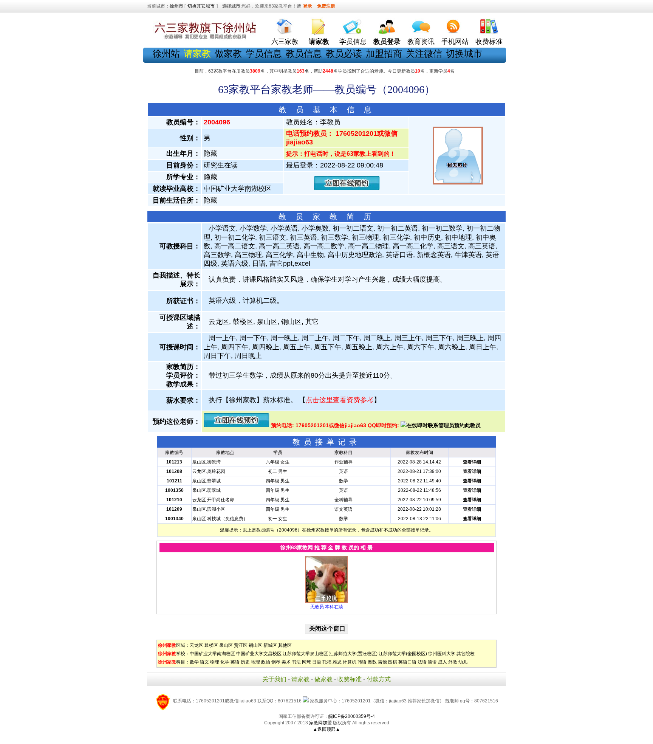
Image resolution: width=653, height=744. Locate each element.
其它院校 (465, 653)
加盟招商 (384, 53)
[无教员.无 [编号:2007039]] (326, 601)
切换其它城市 (201, 6)
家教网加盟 (320, 722)
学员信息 (353, 41)
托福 (326, 662)
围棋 (392, 662)
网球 (306, 662)
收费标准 (489, 41)
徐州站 (166, 53)
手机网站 (455, 41)
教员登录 (387, 41)
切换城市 (464, 53)
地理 (255, 662)
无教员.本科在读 (326, 606)
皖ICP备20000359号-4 (351, 716)
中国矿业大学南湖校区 (212, 653)
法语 (422, 662)
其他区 (285, 645)
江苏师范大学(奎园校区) (403, 653)
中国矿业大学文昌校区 (259, 653)
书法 (296, 662)
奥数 (372, 662)
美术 (286, 662)
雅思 (337, 662)
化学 (224, 662)
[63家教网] (203, 39)
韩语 (362, 662)
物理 (214, 662)
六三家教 (285, 41)
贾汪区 (241, 645)
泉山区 (226, 645)
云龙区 (196, 645)
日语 (316, 662)
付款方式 (379, 679)
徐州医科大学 (441, 653)
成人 (442, 662)
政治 (265, 662)
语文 (204, 662)
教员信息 (304, 53)
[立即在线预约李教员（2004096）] (347, 188)
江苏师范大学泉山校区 (305, 653)
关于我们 (274, 679)
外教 (452, 662)
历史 (245, 662)
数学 (194, 662)
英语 (235, 662)
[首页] (285, 25)
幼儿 (462, 662)
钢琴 (275, 662)
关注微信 (424, 53)
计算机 (349, 662)
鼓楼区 (211, 645)
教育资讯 (421, 41)
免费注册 (326, 6)
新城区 (270, 645)
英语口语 (407, 662)
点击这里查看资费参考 (340, 400)
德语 (432, 662)
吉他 (382, 662)
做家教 (228, 53)
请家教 (300, 679)
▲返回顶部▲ (326, 729)
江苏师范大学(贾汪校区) (353, 653)
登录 (307, 6)
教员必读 (344, 53)
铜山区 (255, 645)
